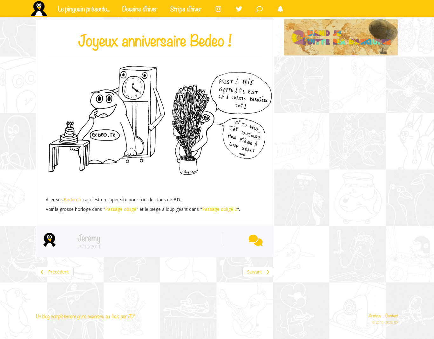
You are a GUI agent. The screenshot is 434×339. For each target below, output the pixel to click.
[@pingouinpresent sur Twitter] (239, 8)
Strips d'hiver (186, 8)
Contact (391, 315)
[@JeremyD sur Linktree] (280, 8)
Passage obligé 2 (219, 209)
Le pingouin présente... (84, 8)
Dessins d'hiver (140, 8)
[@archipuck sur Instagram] (218, 8)
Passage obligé (120, 209)
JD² (132, 316)
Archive (375, 315)
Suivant (255, 272)
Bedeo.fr (72, 200)
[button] (254, 239)
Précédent (58, 272)
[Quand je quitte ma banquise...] (341, 37)
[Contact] (259, 8)
